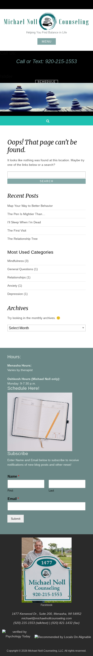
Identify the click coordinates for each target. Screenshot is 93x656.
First (10, 490)
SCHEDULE (47, 81)
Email (13, 499)
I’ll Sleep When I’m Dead (24, 222)
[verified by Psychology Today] (18, 636)
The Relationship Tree (22, 238)
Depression (15, 294)
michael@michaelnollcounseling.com (46, 618)
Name (13, 476)
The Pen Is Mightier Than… (26, 214)
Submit (15, 518)
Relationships (16, 277)
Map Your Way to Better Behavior (30, 205)
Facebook (46, 605)
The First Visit (16, 230)
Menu (46, 41)
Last (51, 490)
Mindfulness (15, 261)
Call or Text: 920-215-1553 (46, 61)
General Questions (20, 269)
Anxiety (12, 285)
